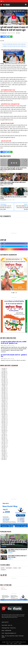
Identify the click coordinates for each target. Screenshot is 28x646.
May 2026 (4, 372)
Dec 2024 (3, 394)
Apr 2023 (3, 421)
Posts (3, 588)
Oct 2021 (3, 445)
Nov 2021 (3, 443)
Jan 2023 (3, 425)
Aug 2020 (3, 454)
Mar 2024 (3, 406)
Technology (3, 569)
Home (11, 643)
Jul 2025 (3, 385)
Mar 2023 (3, 422)
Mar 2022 (3, 438)
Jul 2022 (3, 433)
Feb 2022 (3, 439)
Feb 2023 (3, 423)
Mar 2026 (3, 375)
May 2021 (4, 450)
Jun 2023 (3, 418)
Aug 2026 (3, 368)
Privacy (15, 643)
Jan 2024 (3, 409)
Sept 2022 (4, 430)
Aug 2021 (3, 447)
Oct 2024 (3, 397)
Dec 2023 (3, 410)
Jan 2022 (3, 441)
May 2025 (4, 388)
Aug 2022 (3, 431)
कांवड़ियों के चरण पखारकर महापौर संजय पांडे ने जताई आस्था (14, 46)
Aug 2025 (3, 384)
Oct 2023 (3, 413)
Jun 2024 (3, 402)
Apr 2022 (3, 437)
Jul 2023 (3, 417)
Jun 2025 (3, 386)
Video (19, 33)
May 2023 (4, 419)
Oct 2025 (3, 381)
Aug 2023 (3, 415)
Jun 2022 (3, 434)
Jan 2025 (3, 393)
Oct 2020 (3, 451)
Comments (4, 589)
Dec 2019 (3, 459)
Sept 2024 (4, 398)
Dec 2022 (3, 426)
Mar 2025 (3, 390)
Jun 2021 (3, 448)
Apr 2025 (3, 389)
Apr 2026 (3, 373)
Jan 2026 (3, 377)
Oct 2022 (3, 429)
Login (8, 643)
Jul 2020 (3, 455)
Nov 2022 (3, 427)
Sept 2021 (4, 446)
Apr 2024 (3, 405)
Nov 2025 (3, 380)
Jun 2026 (3, 371)
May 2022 (4, 435)
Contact (20, 643)
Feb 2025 (3, 392)
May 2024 (4, 404)
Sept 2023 (4, 414)
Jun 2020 (3, 456)
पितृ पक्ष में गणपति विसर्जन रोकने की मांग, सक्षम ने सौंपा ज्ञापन (14, 44)
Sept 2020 (4, 452)
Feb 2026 (3, 376)
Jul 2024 (3, 401)
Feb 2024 (3, 408)
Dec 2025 (3, 379)
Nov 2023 (3, 411)
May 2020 (4, 458)
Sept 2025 (4, 382)
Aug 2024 (3, 400)
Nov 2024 (3, 396)
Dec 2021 (3, 442)
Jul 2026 (3, 369)
